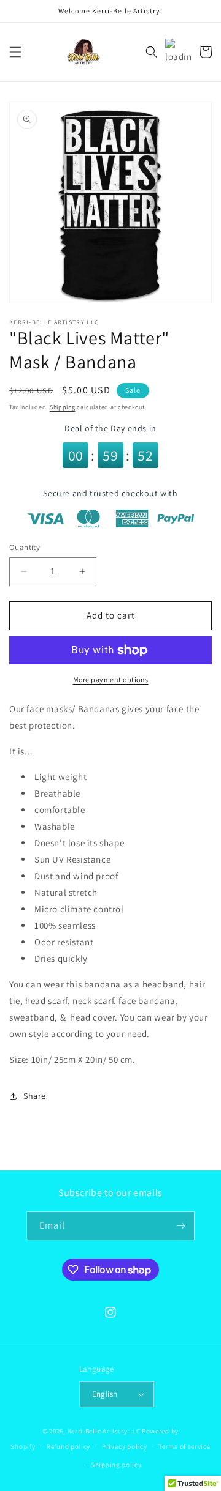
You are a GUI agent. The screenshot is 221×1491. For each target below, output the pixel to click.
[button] (15, 52)
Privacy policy (124, 1446)
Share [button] (34, 1095)
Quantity (24, 547)
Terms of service (184, 1446)
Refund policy (68, 1446)
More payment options (111, 679)
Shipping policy (116, 1464)
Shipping (63, 407)
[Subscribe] (180, 1225)
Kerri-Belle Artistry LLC (104, 1431)
